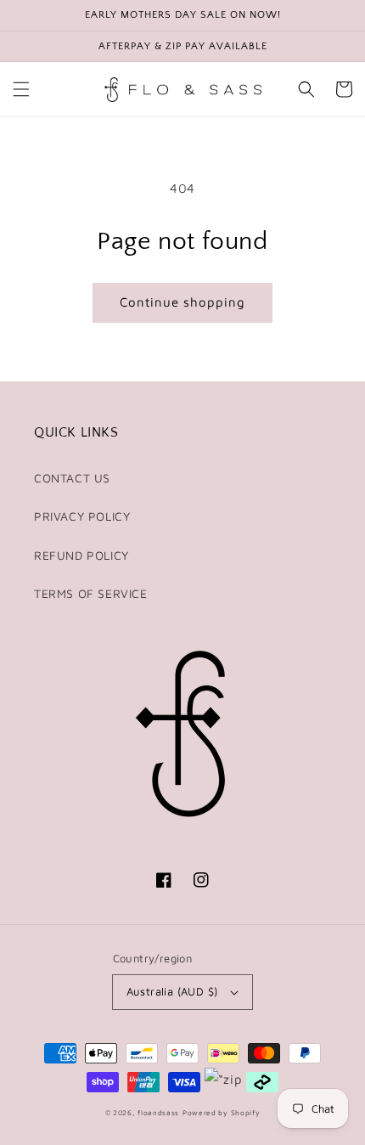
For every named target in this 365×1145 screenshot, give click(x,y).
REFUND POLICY (81, 555)
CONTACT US (72, 478)
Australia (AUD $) (172, 991)
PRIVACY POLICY (82, 516)
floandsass (158, 1112)
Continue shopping (182, 302)
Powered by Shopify (221, 1112)
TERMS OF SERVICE (91, 593)
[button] (21, 89)
